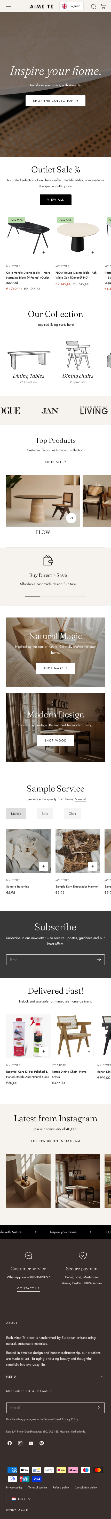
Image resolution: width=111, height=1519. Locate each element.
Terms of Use (51, 1419)
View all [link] (55, 200)
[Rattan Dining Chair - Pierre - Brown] (74, 1036)
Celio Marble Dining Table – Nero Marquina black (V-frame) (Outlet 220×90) (28, 278)
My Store (13, 266)
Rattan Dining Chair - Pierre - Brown (70, 1074)
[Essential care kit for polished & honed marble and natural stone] (28, 1036)
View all (80, 799)
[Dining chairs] (78, 353)
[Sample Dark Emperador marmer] (78, 851)
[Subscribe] (99, 959)
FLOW (43, 532)
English (74, 6)
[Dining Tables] (28, 353)
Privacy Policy (70, 1419)
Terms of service (37, 1487)
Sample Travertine (17, 886)
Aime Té (23, 1510)
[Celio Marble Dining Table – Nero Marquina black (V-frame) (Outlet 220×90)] (28, 237)
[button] (8, 6)
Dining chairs (77, 375)
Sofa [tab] (45, 813)
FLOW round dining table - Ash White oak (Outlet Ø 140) (76, 275)
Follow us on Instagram (55, 1141)
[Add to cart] (43, 252)
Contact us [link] (28, 1288)
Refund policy (61, 1487)
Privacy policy (14, 1487)
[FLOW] (43, 501)
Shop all (53, 462)
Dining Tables (28, 375)
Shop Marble (55, 668)
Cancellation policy (86, 1487)
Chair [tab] (72, 813)
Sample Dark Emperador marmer (77, 886)
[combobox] (71, 6)
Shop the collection (53, 101)
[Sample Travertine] (28, 851)
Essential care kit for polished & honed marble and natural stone (27, 1074)
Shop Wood (55, 740)
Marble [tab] (16, 813)
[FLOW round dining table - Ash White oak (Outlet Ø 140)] (78, 237)
